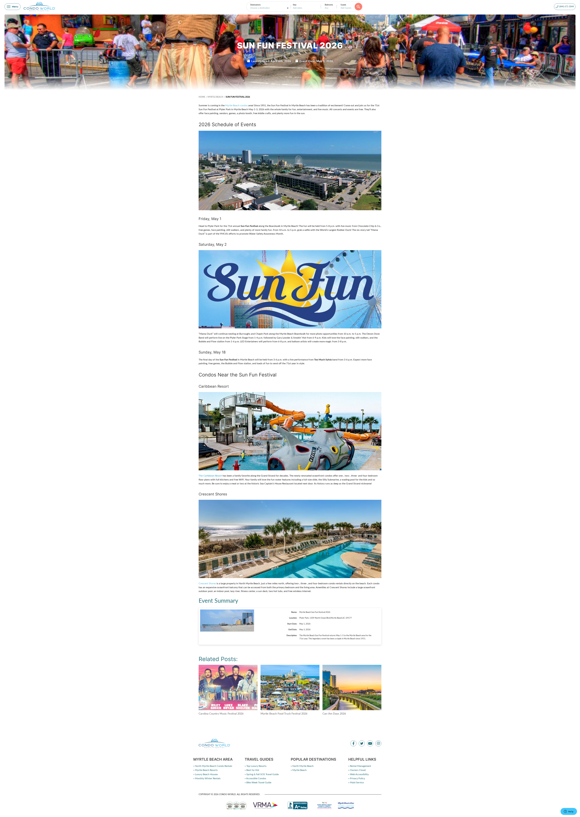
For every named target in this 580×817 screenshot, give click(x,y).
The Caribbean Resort (210, 476)
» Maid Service (356, 782)
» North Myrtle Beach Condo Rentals (212, 766)
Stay (294, 5)
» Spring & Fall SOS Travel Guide (262, 774)
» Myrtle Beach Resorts (205, 770)
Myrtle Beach (215, 97)
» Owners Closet (357, 770)
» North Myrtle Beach (302, 766)
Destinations (255, 5)
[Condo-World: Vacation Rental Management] (39, 7)
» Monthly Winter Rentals (207, 778)
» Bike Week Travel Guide (258, 782)
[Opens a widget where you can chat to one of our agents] (568, 811)
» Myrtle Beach (299, 770)
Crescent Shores (207, 583)
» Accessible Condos (255, 778)
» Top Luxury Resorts (255, 766)
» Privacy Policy (356, 778)
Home (202, 97)
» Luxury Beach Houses (205, 774)
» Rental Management (359, 766)
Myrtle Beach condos (236, 105)
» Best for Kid (252, 770)
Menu (15, 6)
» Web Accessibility (358, 774)
